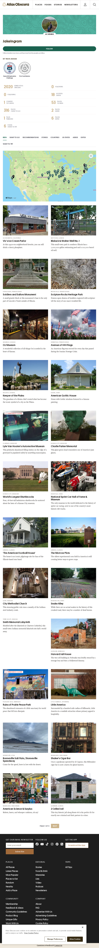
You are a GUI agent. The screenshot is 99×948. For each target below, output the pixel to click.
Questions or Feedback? (49, 945)
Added (75, 137)
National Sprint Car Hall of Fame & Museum (69, 498)
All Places (10, 867)
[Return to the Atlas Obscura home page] (16, 4)
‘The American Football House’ (19, 553)
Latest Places (12, 871)
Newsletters (41, 890)
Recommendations (31, 137)
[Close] (82, 927)
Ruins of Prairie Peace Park (17, 704)
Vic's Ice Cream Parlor (14, 241)
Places (9, 862)
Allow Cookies (75, 939)
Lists (37, 879)
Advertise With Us (44, 912)
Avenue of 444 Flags (62, 345)
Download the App (76, 845)
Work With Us (12, 923)
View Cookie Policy (31, 933)
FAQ (37, 908)
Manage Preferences (55, 939)
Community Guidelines (16, 912)
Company (41, 899)
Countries (55, 137)
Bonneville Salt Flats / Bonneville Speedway (20, 759)
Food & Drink (41, 871)
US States (66, 137)
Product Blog (12, 916)
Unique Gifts (11, 919)
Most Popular (12, 875)
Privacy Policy (42, 919)
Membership (12, 904)
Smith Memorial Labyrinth (16, 622)
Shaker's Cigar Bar (61, 758)
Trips (68, 862)
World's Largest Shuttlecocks (18, 497)
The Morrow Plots (60, 553)
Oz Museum (9, 345)
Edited (83, 137)
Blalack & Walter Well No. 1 (65, 241)
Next (55, 826)
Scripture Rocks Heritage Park (67, 294)
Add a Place (11, 890)
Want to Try (8, 144)
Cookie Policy (42, 923)
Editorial (40, 862)
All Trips (68, 867)
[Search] (94, 4)
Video (39, 883)
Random (10, 883)
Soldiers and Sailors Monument (19, 294)
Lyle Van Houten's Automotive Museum (24, 446)
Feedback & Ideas (14, 908)
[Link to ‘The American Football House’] (25, 532)
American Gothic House (63, 395)
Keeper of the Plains (13, 395)
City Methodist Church (15, 603)
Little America (58, 704)
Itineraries (40, 875)
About (39, 904)
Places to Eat (12, 879)
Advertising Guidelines (46, 916)
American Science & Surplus (17, 809)
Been (5, 137)
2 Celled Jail (57, 809)
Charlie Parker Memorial (64, 446)
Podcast (39, 887)
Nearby (9, 887)
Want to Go (15, 137)
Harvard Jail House (61, 654)
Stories (45, 137)
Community (12, 899)
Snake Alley (57, 603)
